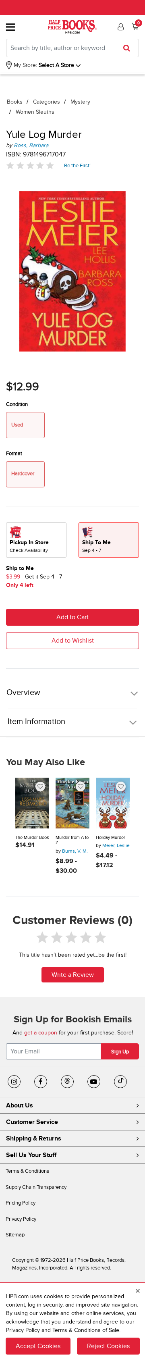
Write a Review (73, 975)
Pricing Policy (20, 1203)
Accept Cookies (38, 1346)
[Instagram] (14, 1081)
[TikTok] (120, 1081)
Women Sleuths (35, 111)
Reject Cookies (108, 1346)
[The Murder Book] (32, 803)
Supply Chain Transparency (36, 1187)
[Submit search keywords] (129, 48)
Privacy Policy (21, 1219)
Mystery (80, 101)
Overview (23, 692)
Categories (46, 101)
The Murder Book (32, 837)
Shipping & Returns (33, 1138)
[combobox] (72, 48)
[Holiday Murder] (113, 803)
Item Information (36, 721)
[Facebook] (40, 1081)
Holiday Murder (110, 837)
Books (15, 101)
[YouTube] (93, 1081)
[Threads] (67, 1081)
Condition (17, 404)
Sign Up (120, 1052)
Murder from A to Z (72, 840)
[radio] (36, 540)
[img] (30, 165)
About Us (19, 1105)
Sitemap (15, 1235)
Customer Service (32, 1122)
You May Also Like (45, 762)
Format (14, 453)
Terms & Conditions (27, 1171)
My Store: (24, 65)
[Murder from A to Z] (72, 803)
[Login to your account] (120, 27)
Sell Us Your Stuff (31, 1155)
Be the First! (77, 165)
